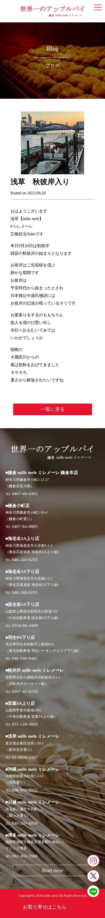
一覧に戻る (53, 409)
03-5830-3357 (25, 757)
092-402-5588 (25, 856)
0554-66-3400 (25, 625)
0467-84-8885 (25, 526)
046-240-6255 (25, 559)
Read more (52, 870)
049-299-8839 (25, 823)
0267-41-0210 (25, 691)
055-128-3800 (25, 724)
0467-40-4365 (25, 493)
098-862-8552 (25, 790)
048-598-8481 (25, 658)
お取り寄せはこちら (45, 907)
